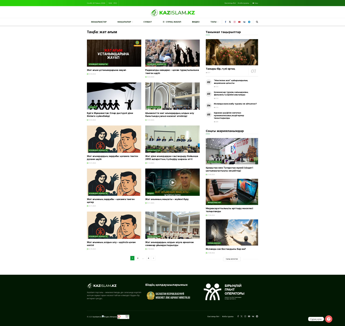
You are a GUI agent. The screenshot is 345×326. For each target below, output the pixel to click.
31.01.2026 (92, 163)
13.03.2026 (92, 120)
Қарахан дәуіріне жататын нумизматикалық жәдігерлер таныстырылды (229, 115)
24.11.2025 (92, 206)
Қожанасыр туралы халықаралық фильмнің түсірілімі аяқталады (231, 93)
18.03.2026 (150, 77)
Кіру (256, 3)
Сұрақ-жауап (173, 22)
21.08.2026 (211, 174)
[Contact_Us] (328, 319)
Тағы (213, 22)
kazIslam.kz (97, 317)
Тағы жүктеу (232, 259)
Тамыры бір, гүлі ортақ (220, 68)
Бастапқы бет (230, 3)
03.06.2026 (92, 74)
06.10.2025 (92, 249)
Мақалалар (124, 22)
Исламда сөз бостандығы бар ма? (226, 249)
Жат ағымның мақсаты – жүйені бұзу (167, 199)
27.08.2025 (150, 249)
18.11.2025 (150, 203)
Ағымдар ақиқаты (98, 64)
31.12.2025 (150, 163)
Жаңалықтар (99, 22)
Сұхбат (147, 22)
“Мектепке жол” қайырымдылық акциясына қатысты (231, 81)
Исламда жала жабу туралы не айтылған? (235, 104)
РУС (115, 3)
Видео (196, 22)
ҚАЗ (110, 3)
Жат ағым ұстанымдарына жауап (106, 70)
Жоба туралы (243, 3)
